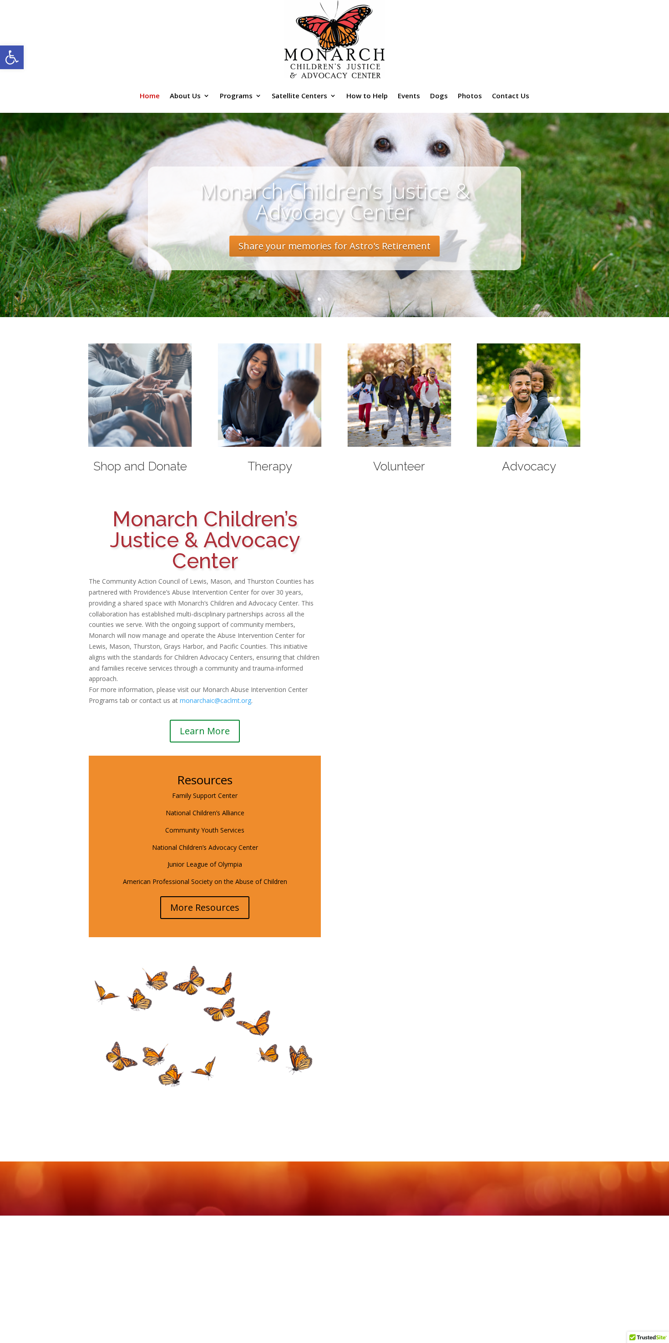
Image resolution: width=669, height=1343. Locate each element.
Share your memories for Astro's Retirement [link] (334, 246)
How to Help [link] (367, 95)
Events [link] (409, 95)
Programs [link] (236, 95)
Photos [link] (470, 95)
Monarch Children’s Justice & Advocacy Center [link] (334, 201)
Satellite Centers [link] (299, 95)
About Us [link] (185, 95)
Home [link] (150, 95)
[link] (12, 57)
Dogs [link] (439, 95)
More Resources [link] (204, 907)
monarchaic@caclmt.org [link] (215, 700)
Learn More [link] (205, 731)
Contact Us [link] (510, 95)
